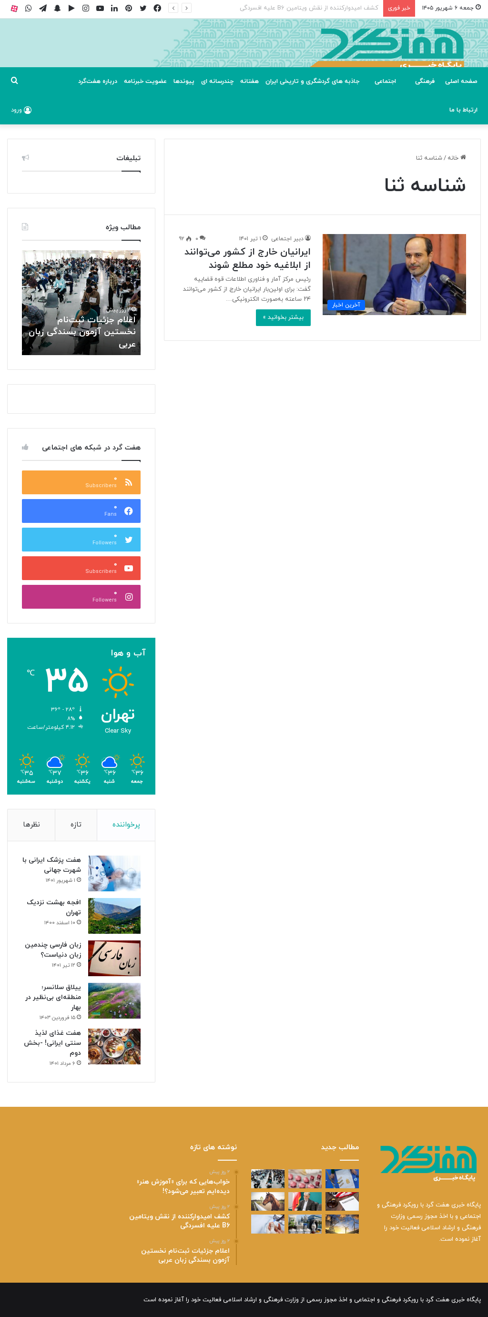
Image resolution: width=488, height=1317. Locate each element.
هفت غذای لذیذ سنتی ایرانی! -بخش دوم (52, 1043)
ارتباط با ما (463, 110)
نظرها (31, 825)
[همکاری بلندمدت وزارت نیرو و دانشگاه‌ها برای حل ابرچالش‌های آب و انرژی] (342, 1224)
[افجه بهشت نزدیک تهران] (114, 916)
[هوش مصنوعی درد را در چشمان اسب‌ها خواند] (268, 1201)
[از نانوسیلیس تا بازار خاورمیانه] (305, 1224)
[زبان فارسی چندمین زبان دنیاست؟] (114, 958)
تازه (76, 825)
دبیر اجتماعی (287, 239)
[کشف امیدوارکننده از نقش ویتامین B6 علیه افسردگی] (305, 1178)
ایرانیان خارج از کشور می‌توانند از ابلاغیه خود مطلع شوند (247, 258)
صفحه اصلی (461, 81)
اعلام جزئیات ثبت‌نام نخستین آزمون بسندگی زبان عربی (306, 8)
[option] (81, 302)
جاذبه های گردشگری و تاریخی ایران (312, 81)
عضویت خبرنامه (145, 81)
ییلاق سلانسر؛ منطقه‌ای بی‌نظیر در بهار (53, 997)
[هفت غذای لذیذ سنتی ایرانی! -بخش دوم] (114, 1046)
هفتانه (249, 81)
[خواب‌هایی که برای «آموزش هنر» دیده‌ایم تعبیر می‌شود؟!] (342, 1178)
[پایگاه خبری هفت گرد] (244, 54)
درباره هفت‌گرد (97, 81)
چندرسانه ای (217, 81)
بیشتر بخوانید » (283, 317)
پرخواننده (126, 825)
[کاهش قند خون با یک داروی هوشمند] (268, 1224)
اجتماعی (385, 81)
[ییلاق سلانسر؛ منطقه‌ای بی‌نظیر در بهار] (114, 1001)
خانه (453, 158)
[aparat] (14, 8)
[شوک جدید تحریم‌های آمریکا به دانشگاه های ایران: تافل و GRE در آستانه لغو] (342, 1201)
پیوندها (183, 81)
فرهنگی (425, 81)
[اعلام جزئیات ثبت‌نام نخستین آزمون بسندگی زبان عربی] (268, 1178)
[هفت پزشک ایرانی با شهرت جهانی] (114, 873)
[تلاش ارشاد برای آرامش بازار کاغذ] (305, 1201)
